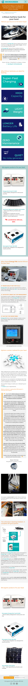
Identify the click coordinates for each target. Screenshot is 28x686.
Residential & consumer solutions (10, 12)
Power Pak (3, 554)
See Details (15, 9)
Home (2, 12)
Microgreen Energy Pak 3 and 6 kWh (11, 613)
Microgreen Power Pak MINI (10, 246)
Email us (4, 386)
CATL (15, 289)
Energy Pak (10, 43)
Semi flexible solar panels (8, 665)
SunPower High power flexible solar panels (14, 209)
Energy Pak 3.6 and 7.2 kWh (10, 191)
